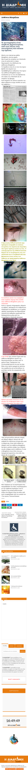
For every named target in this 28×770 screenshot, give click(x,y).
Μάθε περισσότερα (10, 769)
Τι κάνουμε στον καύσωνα (16, 586)
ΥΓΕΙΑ (7, 501)
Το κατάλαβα (20, 769)
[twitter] (21, 13)
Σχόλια (11, 646)
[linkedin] (26, 13)
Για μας (5, 645)
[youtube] (24, 13)
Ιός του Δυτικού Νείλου (16, 576)
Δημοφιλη (19, 646)
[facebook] (18, 13)
